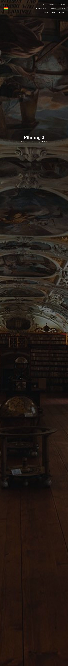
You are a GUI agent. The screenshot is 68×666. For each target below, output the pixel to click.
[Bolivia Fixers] (6, 8)
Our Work (45, 12)
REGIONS (53, 8)
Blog (53, 12)
